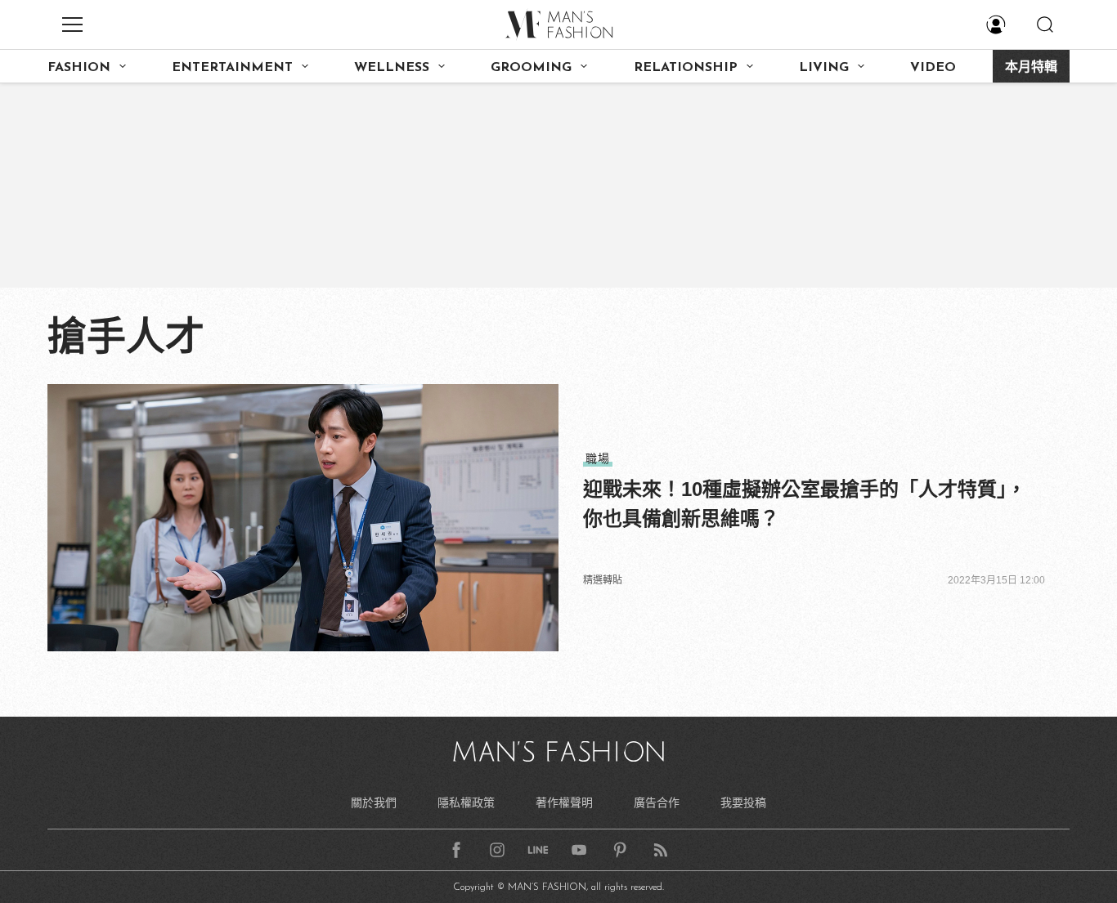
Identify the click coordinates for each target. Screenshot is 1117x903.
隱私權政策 (466, 802)
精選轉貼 (602, 580)
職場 (597, 458)
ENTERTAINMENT (232, 67)
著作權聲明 (564, 802)
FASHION (78, 67)
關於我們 (374, 802)
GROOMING (531, 67)
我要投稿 (743, 802)
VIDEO (933, 67)
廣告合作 (657, 802)
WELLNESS (391, 67)
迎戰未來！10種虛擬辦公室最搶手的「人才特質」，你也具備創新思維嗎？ (804, 504)
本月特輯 (1031, 67)
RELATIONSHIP (686, 67)
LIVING (824, 67)
